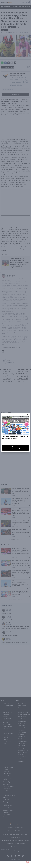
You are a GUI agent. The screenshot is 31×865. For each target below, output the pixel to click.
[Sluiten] (27, 414)
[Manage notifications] (27, 862)
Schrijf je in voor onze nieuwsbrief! (16, 448)
